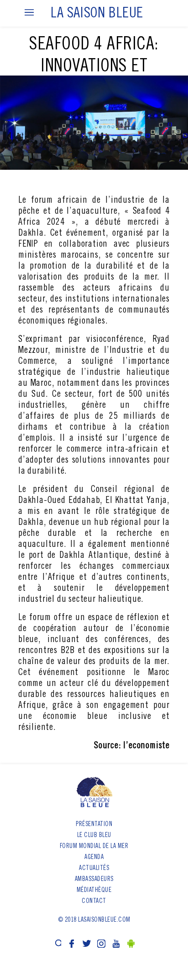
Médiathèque (94, 890)
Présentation (94, 824)
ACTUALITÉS (94, 868)
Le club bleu (94, 835)
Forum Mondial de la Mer (94, 846)
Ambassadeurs (94, 879)
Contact (94, 901)
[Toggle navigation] (29, 13)
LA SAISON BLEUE (97, 14)
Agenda (94, 857)
